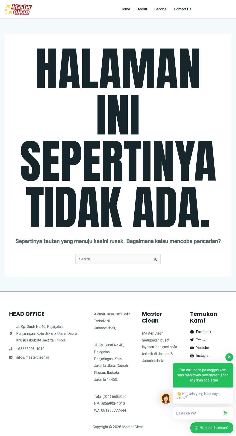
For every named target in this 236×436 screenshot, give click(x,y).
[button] (215, 9)
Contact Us (183, 9)
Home (125, 9)
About (142, 9)
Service (160, 9)
